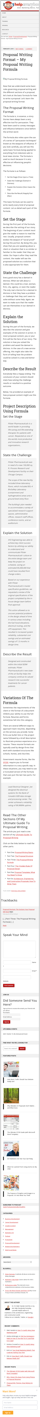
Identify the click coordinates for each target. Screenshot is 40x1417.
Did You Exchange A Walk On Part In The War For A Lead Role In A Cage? (20, 1338)
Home (4, 13)
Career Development (11, 1222)
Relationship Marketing (12, 1246)
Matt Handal (20, 49)
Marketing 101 (9, 1233)
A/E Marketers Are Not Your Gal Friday (20, 1159)
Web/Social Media (10, 1250)
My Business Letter (11, 1285)
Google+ (31, 1317)
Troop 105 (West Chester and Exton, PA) (17, 1290)
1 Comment (28, 49)
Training (5, 21)
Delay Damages (10, 1274)
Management (9, 1229)
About (4, 17)
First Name (6, 1012)
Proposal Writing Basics (24, 852)
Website (5, 981)
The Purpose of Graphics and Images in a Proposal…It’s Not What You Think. (21, 1194)
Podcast (7, 1236)
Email (34, 971)
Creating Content (10, 1226)
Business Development (12, 1219)
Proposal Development (18, 891)
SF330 (5, 762)
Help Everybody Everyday (20, 5)
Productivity (8, 1240)
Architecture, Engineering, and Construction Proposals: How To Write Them (21, 881)
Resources (5, 30)
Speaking (5, 25)
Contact (5, 34)
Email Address (7, 1017)
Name (34, 962)
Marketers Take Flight (11, 1280)
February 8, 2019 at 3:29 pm (10, 914)
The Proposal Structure (24, 856)
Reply (4, 925)
